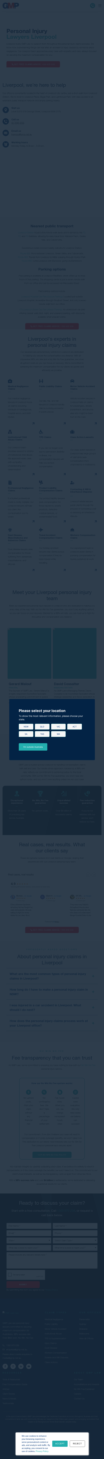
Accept (60, 1444)
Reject (77, 1444)
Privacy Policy (42, 1451)
